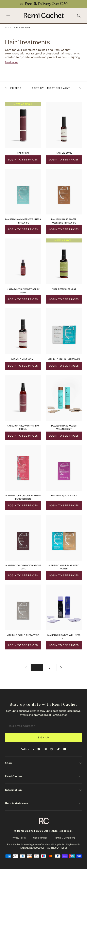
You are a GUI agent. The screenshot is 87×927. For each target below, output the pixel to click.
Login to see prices (23, 159)
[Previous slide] (6, 4)
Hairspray (23, 152)
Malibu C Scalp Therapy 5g (23, 635)
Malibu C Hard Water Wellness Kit (63, 427)
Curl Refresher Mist (64, 289)
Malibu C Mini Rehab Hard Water (64, 567)
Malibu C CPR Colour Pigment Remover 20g (23, 497)
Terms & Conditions (65, 837)
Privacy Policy (19, 837)
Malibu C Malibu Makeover (64, 359)
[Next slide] (81, 4)
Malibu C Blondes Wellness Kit (64, 637)
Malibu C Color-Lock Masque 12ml (23, 567)
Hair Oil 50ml (64, 152)
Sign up (43, 737)
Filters (15, 88)
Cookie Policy (40, 837)
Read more (11, 62)
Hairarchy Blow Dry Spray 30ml (23, 291)
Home (8, 27)
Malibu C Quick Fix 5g (64, 495)
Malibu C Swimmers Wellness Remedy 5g (23, 221)
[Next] (61, 667)
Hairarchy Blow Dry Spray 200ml (23, 427)
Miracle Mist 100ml (23, 359)
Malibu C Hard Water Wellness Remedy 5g (63, 221)
